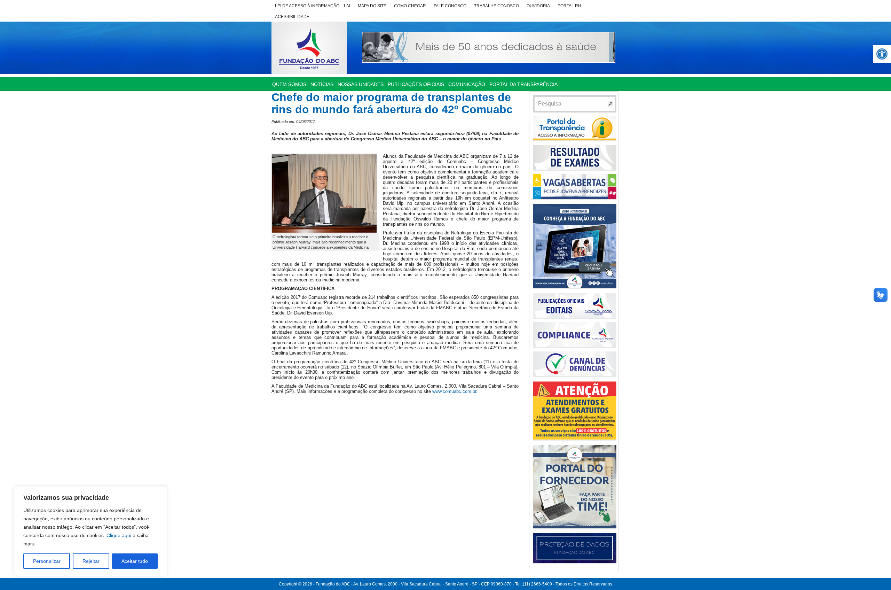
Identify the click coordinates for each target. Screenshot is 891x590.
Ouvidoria (538, 5)
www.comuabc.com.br (454, 391)
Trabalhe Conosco (496, 5)
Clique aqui (119, 535)
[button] (882, 54)
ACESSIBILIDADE (292, 16)
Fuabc (309, 48)
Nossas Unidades (361, 84)
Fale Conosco (450, 5)
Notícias (321, 84)
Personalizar (47, 561)
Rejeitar (91, 561)
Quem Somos (289, 84)
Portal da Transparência (523, 84)
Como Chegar (410, 5)
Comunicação (466, 84)
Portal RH (569, 5)
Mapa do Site (372, 5)
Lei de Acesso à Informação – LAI (312, 5)
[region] (90, 531)
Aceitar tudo (134, 561)
